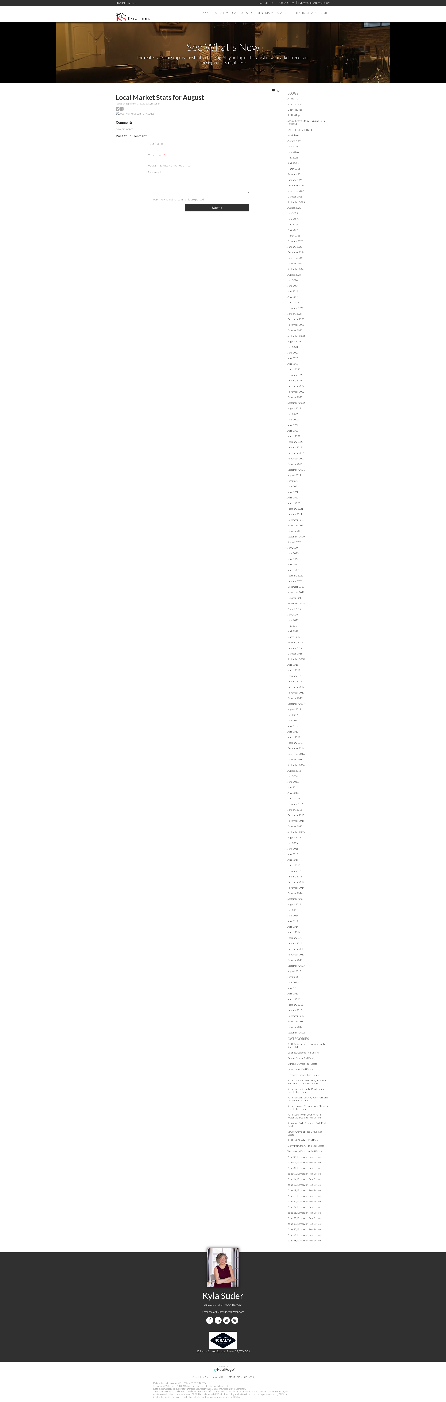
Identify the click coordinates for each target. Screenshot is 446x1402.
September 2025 (296, 202)
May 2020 (292, 558)
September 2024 (296, 269)
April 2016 (292, 792)
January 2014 (294, 943)
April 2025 (292, 229)
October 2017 (294, 698)
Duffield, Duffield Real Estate (302, 1063)
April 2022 (292, 430)
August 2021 (294, 475)
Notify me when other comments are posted (177, 199)
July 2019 (292, 614)
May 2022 (292, 425)
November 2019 (296, 592)
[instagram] (235, 1320)
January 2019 (294, 647)
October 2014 (294, 893)
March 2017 (293, 737)
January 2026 (294, 179)
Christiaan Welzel (213, 1377)
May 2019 (292, 625)
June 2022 (293, 419)
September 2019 (296, 603)
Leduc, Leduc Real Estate (300, 1069)
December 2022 (295, 386)
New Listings (294, 104)
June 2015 (293, 848)
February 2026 (295, 174)
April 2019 (292, 631)
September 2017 (296, 703)
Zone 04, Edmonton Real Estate (304, 1168)
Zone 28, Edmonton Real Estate (304, 1212)
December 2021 (295, 452)
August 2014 (294, 904)
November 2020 (296, 525)
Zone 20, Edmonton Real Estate (304, 1195)
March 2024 (293, 302)
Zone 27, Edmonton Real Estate (304, 1207)
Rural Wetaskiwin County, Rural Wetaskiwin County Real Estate (304, 1116)
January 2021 (294, 514)
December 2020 (295, 519)
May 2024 (292, 291)
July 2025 (292, 213)
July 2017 (292, 714)
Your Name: (156, 143)
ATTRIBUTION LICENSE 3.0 (241, 1377)
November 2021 (296, 458)
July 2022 (292, 413)
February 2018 (295, 675)
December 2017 (295, 686)
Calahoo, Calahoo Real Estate (303, 1052)
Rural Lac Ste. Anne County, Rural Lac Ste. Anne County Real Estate (307, 1082)
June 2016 (293, 781)
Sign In (120, 2)
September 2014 (296, 898)
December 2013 (295, 948)
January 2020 (294, 581)
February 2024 (295, 308)
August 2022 (294, 408)
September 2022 (296, 402)
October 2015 (294, 826)
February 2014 (295, 937)
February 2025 (295, 241)
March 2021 (293, 503)
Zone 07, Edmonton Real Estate (304, 1173)
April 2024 (292, 296)
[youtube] (227, 1320)
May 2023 (292, 358)
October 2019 (294, 597)
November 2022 (296, 391)
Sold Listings (293, 115)
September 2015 (296, 831)
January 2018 (294, 681)
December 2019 (295, 586)
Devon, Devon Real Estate (301, 1058)
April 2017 (292, 731)
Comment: (155, 172)
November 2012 (296, 1021)
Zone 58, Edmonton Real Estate (304, 1240)
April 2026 (292, 163)
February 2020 (295, 575)
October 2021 (294, 464)
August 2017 (294, 709)
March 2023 (293, 369)
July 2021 (292, 480)
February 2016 (295, 804)
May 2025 (292, 224)
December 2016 (295, 748)
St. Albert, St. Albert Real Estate (303, 1140)
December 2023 (295, 319)
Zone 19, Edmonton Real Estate (304, 1190)
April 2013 (292, 993)
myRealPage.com (223, 1369)
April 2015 (292, 859)
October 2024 (294, 263)
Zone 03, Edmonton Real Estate (304, 1162)
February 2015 (295, 870)
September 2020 (296, 536)
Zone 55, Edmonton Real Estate (304, 1229)
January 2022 (294, 447)
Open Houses (294, 109)
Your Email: (156, 155)
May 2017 (292, 726)
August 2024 (294, 274)
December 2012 (295, 1015)
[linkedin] (219, 1320)
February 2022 (295, 441)
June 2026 (293, 151)
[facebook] (210, 1320)
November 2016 (296, 753)
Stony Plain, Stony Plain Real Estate (305, 1145)
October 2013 (294, 960)
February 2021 (295, 508)
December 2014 (295, 882)
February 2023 (295, 374)
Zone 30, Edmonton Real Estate (304, 1223)
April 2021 (292, 497)
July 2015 (292, 843)
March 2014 (293, 932)
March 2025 (293, 235)
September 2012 (296, 1032)
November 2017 (296, 692)
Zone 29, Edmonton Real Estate (304, 1218)
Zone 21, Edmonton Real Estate (304, 1201)
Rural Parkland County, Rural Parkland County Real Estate (307, 1099)
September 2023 (296, 335)
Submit (217, 208)
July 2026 (292, 146)
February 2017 (295, 742)
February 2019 (295, 642)
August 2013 (294, 971)
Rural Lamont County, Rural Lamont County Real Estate (306, 1090)
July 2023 (292, 347)
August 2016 (294, 770)
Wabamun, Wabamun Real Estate (304, 1151)
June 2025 (293, 218)
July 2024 (292, 280)
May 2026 (292, 157)
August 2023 (294, 341)
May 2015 (292, 854)
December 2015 (295, 815)
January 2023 (294, 380)
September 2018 (296, 659)
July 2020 (292, 547)
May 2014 (292, 921)
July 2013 (292, 976)
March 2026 (293, 168)
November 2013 (296, 954)
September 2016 (296, 765)
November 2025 (296, 190)
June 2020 (293, 553)
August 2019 (294, 608)
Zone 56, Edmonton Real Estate (304, 1234)
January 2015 (294, 876)
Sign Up (133, 2)
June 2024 (293, 285)
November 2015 (296, 820)
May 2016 (292, 787)
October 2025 (294, 196)
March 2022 (293, 436)
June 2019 (293, 620)
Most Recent (294, 135)
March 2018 (293, 670)
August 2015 (294, 837)
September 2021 (296, 469)
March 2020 (293, 569)
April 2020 (292, 564)
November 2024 (296, 257)
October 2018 (294, 653)
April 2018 (292, 664)
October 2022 (294, 397)
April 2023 (292, 363)
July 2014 (292, 909)
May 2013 (292, 987)
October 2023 (294, 330)
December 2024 (295, 252)
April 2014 (292, 926)
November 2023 (296, 324)
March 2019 (293, 636)
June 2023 (293, 352)
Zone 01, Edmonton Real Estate (304, 1156)
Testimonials (306, 13)
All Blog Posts (294, 98)
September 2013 (296, 965)
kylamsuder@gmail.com (230, 1311)
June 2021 (293, 486)
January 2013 (294, 1010)
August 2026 (294, 140)
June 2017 (293, 720)
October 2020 (294, 530)
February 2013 (295, 1004)
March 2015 (293, 865)
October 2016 (294, 759)
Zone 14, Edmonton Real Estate (304, 1179)
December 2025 (295, 185)
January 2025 (294, 246)
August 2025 (294, 207)
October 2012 (294, 1026)
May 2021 (292, 491)
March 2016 (293, 798)
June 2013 (293, 982)
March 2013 (293, 999)
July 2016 (292, 776)
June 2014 (293, 915)
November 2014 (296, 887)
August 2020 (294, 542)
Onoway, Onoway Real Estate (303, 1074)
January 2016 (294, 809)
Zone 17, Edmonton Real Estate (304, 1184)
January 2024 (294, 313)
